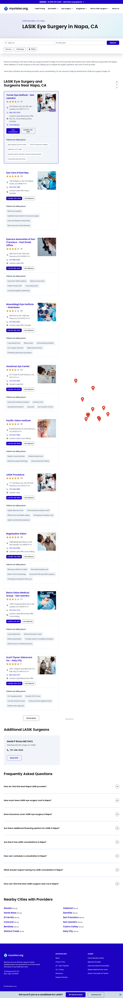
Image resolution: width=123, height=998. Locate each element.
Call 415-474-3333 (14, 389)
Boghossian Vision (16, 533)
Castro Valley (73, 926)
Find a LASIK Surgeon (98, 8)
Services (8, 49)
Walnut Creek (14, 931)
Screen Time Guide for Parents (98, 973)
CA (38, 21)
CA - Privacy (60, 969)
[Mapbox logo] (69, 719)
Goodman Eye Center (18, 366)
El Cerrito (11, 917)
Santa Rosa (13, 912)
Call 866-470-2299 (28, 131)
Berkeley (11, 926)
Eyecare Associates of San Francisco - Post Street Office (20, 242)
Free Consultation (13, 131)
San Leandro (73, 922)
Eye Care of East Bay (17, 172)
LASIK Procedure (15, 474)
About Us (115, 8)
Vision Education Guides (96, 958)
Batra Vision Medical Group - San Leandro (17, 594)
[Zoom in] (116, 82)
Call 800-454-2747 (14, 683)
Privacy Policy (60, 962)
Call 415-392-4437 (14, 330)
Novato (10, 908)
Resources (59, 973)
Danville (70, 912)
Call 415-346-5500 (14, 498)
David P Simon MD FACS (20, 741)
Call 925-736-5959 (14, 557)
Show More (31, 718)
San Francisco (73, 917)
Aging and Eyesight (94, 962)
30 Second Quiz (75, 994)
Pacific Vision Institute (18, 420)
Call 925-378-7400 (14, 198)
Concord (11, 922)
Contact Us (96, 994)
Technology (20, 49)
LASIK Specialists (29, 21)
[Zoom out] (116, 84)
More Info (16, 758)
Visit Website (29, 198)
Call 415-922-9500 (14, 443)
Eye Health (52, 8)
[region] (92, 400)
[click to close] (120, 994)
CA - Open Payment (62, 966)
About (57, 958)
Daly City (70, 931)
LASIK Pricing (40, 8)
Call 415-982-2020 (14, 268)
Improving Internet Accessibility (98, 966)
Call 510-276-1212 (13, 621)
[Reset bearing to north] (116, 87)
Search (113, 43)
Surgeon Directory (62, 977)
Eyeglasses (80, 8)
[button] (93, 388)
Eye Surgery (66, 8)
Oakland (70, 908)
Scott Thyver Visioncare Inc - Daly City (19, 659)
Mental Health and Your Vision (98, 969)
